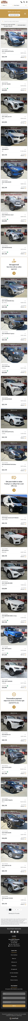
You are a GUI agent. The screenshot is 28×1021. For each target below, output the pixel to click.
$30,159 (4, 556)
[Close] (25, 13)
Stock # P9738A (5, 896)
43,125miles (23, 650)
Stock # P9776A (5, 581)
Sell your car (14, 962)
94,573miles (23, 400)
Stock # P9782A (5, 147)
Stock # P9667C (5, 49)
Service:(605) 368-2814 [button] (15, 946)
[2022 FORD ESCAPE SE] (14, 169)
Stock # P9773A (5, 213)
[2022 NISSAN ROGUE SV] (14, 234)
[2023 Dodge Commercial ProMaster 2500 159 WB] (14, 504)
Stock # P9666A (5, 614)
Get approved (14, 969)
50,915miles (23, 466)
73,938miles (23, 585)
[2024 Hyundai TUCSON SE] (14, 885)
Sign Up (14, 1005)
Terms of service (14, 980)
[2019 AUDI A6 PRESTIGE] (14, 537)
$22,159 (4, 187)
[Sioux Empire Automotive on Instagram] (16, 931)
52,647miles (23, 834)
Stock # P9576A (5, 397)
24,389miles (23, 900)
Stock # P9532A (5, 798)
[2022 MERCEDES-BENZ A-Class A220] (14, 602)
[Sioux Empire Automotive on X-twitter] (14, 931)
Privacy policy (14, 976)
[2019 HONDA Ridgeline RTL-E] (14, 787)
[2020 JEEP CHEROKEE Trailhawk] (14, 668)
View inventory (14, 955)
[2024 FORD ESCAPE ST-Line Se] (14, 819)
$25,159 (4, 903)
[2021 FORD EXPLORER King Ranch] (14, 570)
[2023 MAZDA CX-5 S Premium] (14, 721)
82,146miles (23, 85)
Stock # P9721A (5, 430)
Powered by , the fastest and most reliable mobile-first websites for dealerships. (14, 1015)
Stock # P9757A (5, 364)
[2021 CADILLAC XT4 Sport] (14, 103)
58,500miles (23, 183)
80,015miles (23, 867)
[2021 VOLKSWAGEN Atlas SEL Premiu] (14, 287)
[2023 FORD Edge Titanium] (14, 353)
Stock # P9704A (5, 831)
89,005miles (23, 302)
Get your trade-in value (14, 15)
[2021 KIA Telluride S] (14, 71)
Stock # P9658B (5, 646)
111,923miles (23, 151)
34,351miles (23, 335)
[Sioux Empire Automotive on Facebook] (11, 931)
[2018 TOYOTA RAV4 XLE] (14, 754)
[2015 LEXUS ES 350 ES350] (14, 852)
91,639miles (23, 433)
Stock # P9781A (5, 516)
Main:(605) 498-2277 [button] (14, 944)
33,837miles (23, 736)
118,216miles (23, 801)
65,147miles (23, 683)
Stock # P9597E (5, 180)
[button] (21, 2)
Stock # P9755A (5, 331)
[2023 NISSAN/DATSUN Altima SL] (14, 451)
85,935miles (23, 118)
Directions (14, 965)
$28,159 (4, 523)
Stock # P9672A (5, 765)
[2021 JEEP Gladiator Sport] (14, 635)
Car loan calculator (14, 972)
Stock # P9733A (5, 115)
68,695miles (23, 216)
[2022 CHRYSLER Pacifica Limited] (14, 418)
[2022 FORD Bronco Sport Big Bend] (14, 201)
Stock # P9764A (5, 863)
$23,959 (4, 122)
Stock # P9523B (5, 679)
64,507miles (23, 552)
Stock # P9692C (5, 732)
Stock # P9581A (5, 548)
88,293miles (23, 53)
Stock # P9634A (5, 245)
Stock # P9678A (5, 82)
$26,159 (4, 805)
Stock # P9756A (5, 462)
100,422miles (23, 769)
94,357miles (23, 519)
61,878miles (23, 617)
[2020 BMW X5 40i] (14, 136)
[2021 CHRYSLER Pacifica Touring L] (14, 38)
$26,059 (4, 838)
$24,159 (4, 470)
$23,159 (4, 57)
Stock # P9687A (5, 299)
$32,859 (4, 588)
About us (14, 958)
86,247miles (23, 368)
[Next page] (20, 910)
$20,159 (4, 871)
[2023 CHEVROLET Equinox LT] (14, 320)
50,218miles (23, 249)
